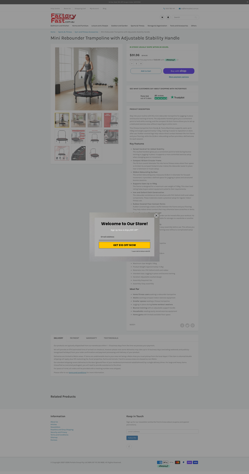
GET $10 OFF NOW (124, 245)
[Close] (156, 215)
